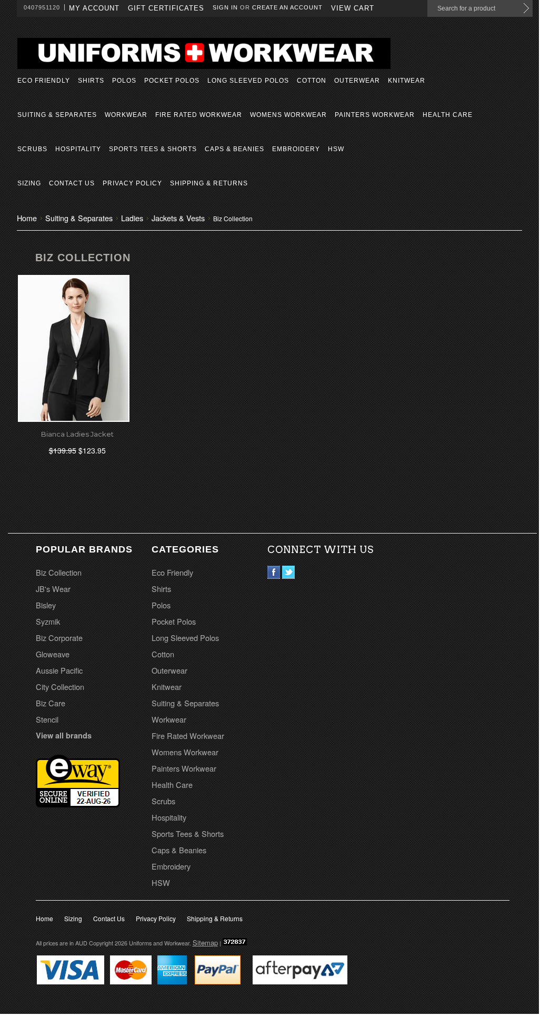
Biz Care (50, 702)
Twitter (288, 572)
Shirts (91, 80)
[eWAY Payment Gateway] (78, 804)
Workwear (126, 115)
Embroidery (296, 149)
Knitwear (406, 80)
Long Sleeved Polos (248, 80)
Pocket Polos (171, 80)
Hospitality (78, 149)
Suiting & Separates (57, 115)
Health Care (448, 115)
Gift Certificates (166, 8)
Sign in (225, 7)
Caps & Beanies (234, 149)
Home (27, 217)
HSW (336, 149)
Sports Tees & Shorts (153, 149)
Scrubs (32, 149)
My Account (94, 8)
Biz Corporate (59, 637)
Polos (124, 80)
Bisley (46, 604)
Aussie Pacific (59, 670)
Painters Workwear (375, 115)
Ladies (132, 217)
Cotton (311, 80)
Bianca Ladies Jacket (77, 434)
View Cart (352, 8)
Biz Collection (59, 572)
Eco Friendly (43, 80)
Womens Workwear (288, 115)
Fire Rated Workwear (198, 115)
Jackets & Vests (178, 217)
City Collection (60, 686)
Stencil (47, 719)
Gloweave (52, 653)
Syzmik (48, 621)
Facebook (274, 572)
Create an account (287, 7)
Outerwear (357, 80)
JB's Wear (53, 588)
